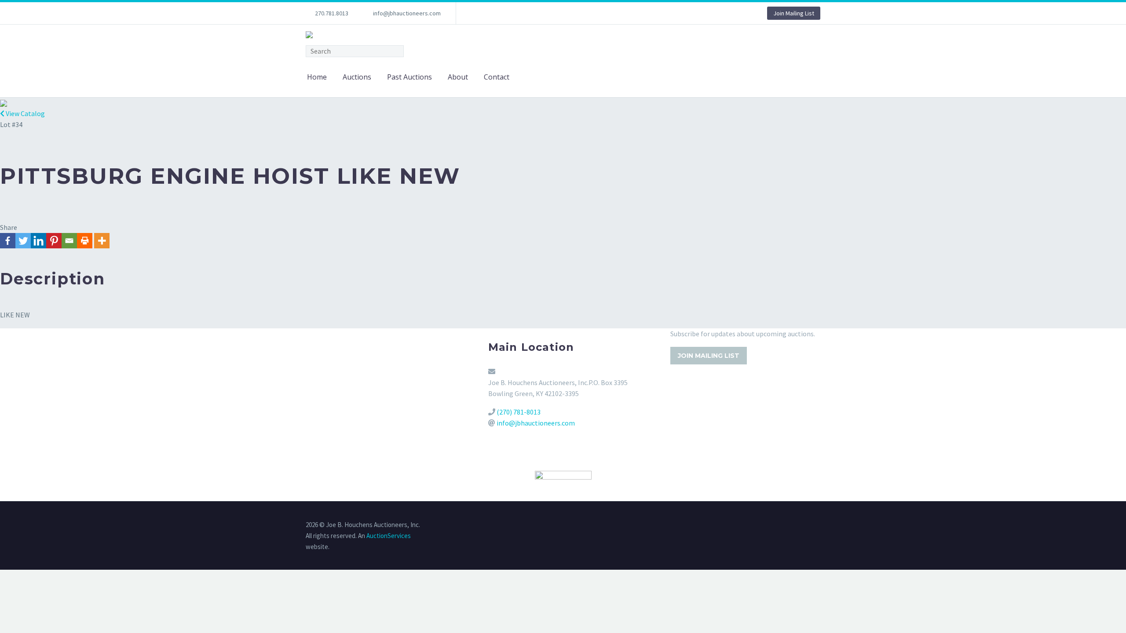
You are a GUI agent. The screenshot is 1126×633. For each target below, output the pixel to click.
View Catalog (24, 113)
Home (317, 77)
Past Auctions (409, 77)
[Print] (84, 240)
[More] (101, 240)
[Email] (69, 240)
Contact (496, 77)
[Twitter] (23, 240)
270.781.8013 (331, 13)
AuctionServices (388, 535)
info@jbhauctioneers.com (407, 13)
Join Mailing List (793, 13)
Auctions (357, 77)
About (458, 77)
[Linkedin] (38, 240)
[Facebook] (7, 240)
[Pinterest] (54, 240)
